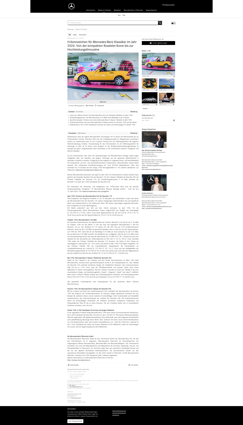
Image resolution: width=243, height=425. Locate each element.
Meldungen (70, 29)
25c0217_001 (103, 101)
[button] (173, 23)
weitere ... (146, 108)
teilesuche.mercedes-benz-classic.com (89, 170)
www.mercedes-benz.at (76, 398)
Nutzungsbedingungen (119, 411)
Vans (123, 15)
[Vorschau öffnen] (103, 76)
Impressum (115, 415)
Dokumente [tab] (82, 35)
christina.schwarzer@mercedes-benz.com (159, 206)
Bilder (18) (146, 51)
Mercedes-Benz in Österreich (133, 10)
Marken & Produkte (104, 10)
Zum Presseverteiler (75, 421)
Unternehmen (90, 10)
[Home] (70, 6)
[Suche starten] (160, 23)
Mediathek (117, 10)
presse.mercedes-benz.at (153, 169)
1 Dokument (100, 105)
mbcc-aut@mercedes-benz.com (76, 386)
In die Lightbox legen (159, 43)
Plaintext (133, 111)
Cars (119, 15)
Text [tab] (69, 35)
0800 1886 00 (72, 385)
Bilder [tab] (75, 35)
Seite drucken (74, 365)
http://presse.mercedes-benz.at (78, 360)
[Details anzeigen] (174, 76)
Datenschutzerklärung (119, 413)
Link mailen (134, 365)
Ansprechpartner (151, 10)
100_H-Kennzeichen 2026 (147, 118)
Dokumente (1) (148, 115)
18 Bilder (91, 105)
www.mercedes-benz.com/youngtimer (95, 191)
